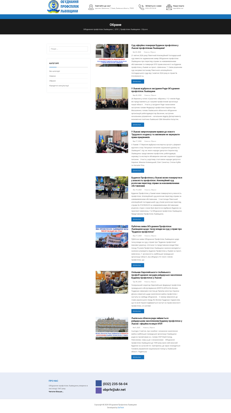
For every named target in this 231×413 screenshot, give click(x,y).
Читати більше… (56, 391)
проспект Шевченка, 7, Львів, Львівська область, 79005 (114, 8)
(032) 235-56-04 (150, 8)
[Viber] (99, 390)
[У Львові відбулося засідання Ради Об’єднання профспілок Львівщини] (112, 88)
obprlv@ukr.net (114, 390)
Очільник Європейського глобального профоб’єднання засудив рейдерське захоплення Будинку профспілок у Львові (156, 275)
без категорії (54, 71)
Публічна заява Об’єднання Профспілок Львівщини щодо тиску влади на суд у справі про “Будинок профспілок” (156, 229)
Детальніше (137, 81)
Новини (52, 76)
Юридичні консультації (59, 85)
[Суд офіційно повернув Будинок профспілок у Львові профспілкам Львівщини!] (112, 45)
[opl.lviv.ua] (63, 6)
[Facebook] (99, 383)
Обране (52, 81)
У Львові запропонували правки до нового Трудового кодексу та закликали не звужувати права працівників (155, 134)
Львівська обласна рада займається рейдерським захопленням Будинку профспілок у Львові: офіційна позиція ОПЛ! (156, 321)
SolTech (121, 408)
